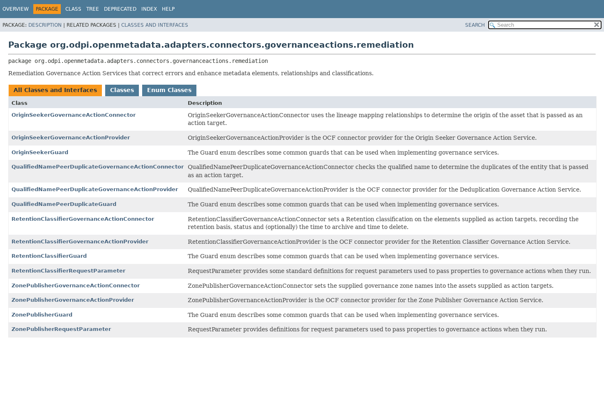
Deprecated (120, 9)
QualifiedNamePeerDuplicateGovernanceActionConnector (98, 167)
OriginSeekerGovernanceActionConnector (74, 115)
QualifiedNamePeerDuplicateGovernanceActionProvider (95, 189)
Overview (15, 9)
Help (168, 9)
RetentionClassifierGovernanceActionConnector (83, 219)
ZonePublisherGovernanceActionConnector (76, 285)
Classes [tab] (122, 90)
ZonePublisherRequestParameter (61, 329)
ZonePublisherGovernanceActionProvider (73, 300)
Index (149, 9)
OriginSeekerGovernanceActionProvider (71, 137)
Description (45, 25)
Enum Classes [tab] (169, 90)
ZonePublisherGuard (42, 315)
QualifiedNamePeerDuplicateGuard (64, 204)
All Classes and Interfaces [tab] (55, 90)
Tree (92, 9)
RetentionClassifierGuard (49, 256)
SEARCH (475, 25)
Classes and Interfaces (154, 25)
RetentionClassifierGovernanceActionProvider (80, 241)
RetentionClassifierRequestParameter (68, 271)
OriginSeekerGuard (40, 152)
